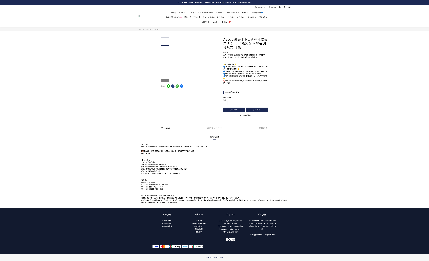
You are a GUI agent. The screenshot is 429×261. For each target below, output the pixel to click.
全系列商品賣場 (233, 12)
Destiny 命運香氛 (177, 12)
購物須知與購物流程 (199, 223)
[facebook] (173, 86)
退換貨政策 (199, 229)
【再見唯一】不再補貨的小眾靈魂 (201, 12)
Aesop (157, 29)
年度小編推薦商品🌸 (174, 17)
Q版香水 (211, 17)
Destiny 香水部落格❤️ (222, 22)
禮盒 (204, 17)
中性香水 (231, 17)
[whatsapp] (177, 86)
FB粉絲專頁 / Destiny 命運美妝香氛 (230, 226)
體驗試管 (187, 17)
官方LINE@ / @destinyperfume (230, 220)
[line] (168, 86)
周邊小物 (262, 17)
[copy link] (181, 86)
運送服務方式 (198, 226)
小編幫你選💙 (257, 12)
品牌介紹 (199, 220)
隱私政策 (199, 232)
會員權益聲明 (166, 220)
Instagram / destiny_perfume (230, 229)
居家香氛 (251, 17)
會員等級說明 (166, 223)
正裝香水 (196, 17)
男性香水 (220, 17)
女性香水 (240, 17)
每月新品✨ (220, 12)
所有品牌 (245, 12)
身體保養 (205, 22)
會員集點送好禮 (166, 226)
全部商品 (141, 29)
